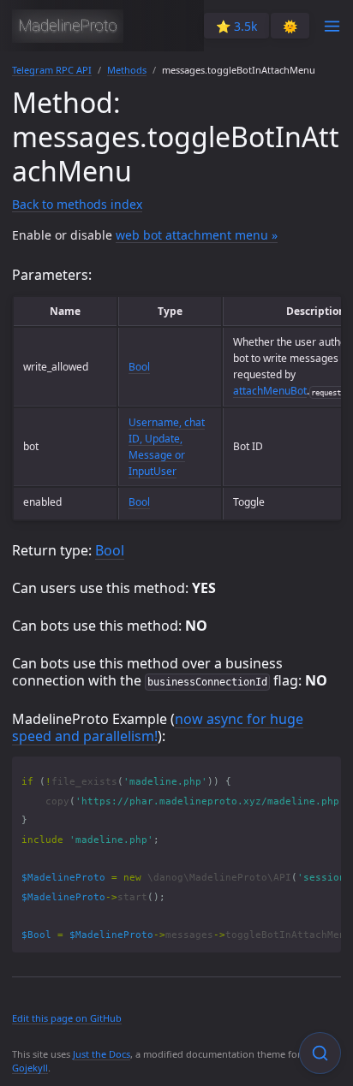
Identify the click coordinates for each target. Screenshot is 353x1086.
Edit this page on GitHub (67, 1018)
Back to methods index (77, 204)
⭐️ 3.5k (236, 26)
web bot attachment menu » (197, 235)
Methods (127, 69)
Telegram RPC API (52, 69)
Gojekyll (30, 1067)
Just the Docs (101, 1053)
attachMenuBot (270, 390)
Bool (139, 366)
